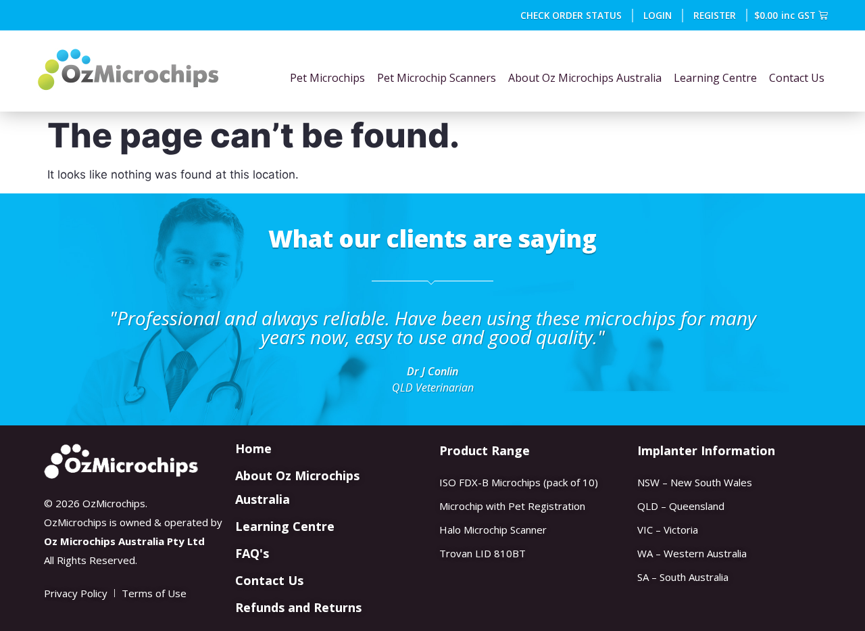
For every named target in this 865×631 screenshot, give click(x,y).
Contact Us (796, 78)
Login (657, 15)
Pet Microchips (327, 78)
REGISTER (714, 15)
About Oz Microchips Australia (585, 78)
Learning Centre (715, 78)
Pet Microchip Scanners (436, 78)
